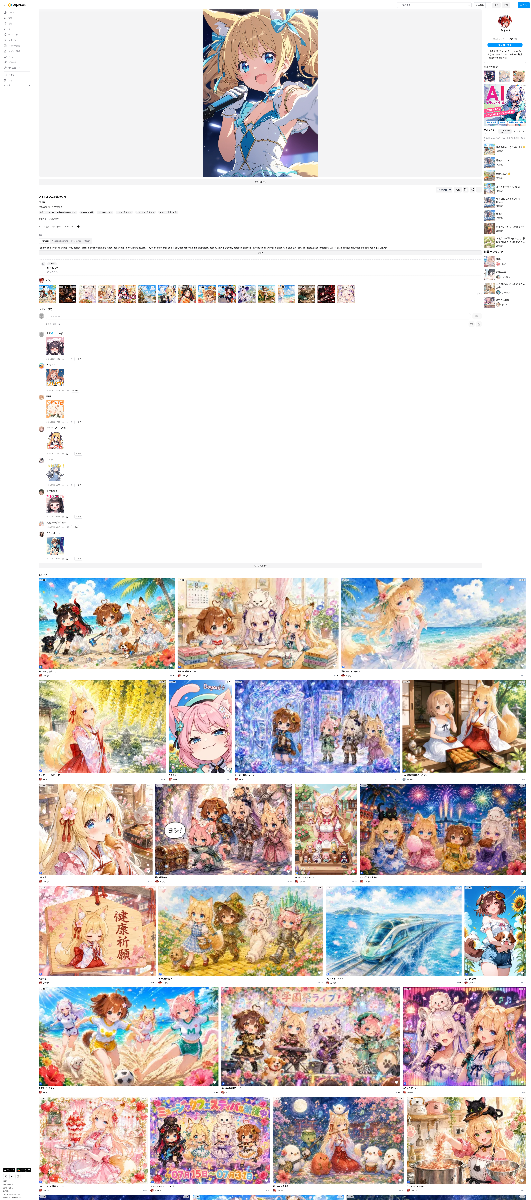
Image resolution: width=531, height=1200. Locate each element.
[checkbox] (47, 324)
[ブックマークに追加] (465, 190)
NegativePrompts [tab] (60, 241)
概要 (5, 1181)
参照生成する (260, 182)
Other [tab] (87, 241)
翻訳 (40, 234)
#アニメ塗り (44, 226)
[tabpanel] (260, 250)
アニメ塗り (54, 218)
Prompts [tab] (45, 241)
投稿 (506, 5)
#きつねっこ (57, 226)
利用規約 (6, 1191)
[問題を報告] (71, 359)
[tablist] (65, 241)
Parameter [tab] (76, 241)
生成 (496, 5)
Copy (260, 252)
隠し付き (53, 324)
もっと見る (518, 131)
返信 (79, 359)
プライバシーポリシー (11, 1194)
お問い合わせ (8, 1188)
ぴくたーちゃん (9, 1184)
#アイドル (69, 226)
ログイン (524, 5)
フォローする (505, 44)
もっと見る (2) (260, 565)
